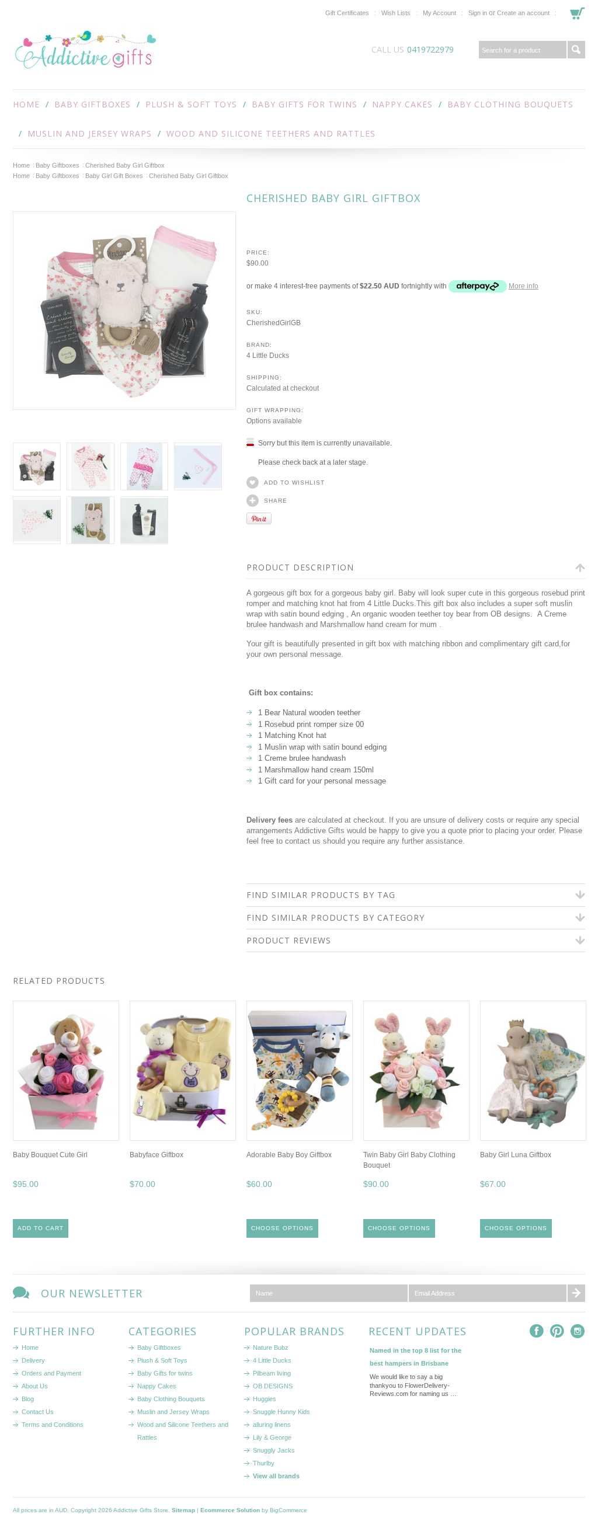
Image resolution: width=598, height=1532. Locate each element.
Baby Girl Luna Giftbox (515, 1155)
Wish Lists (396, 12)
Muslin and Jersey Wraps (89, 133)
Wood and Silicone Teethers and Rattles (271, 133)
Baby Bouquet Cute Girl (50, 1155)
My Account (439, 12)
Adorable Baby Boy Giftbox (289, 1155)
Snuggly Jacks (274, 1450)
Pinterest (557, 1331)
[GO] (576, 49)
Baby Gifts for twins (304, 104)
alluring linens (272, 1424)
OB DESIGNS (273, 1386)
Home (21, 165)
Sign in (477, 12)
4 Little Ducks (272, 1360)
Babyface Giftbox (156, 1155)
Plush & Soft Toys (191, 104)
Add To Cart (41, 1228)
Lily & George (272, 1437)
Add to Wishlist (294, 482)
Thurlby (263, 1463)
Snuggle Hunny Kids (281, 1411)
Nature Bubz (270, 1347)
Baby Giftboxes (92, 104)
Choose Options (282, 1228)
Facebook (537, 1331)
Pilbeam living (272, 1373)
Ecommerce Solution (230, 1510)
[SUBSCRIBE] (576, 1293)
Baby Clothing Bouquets (510, 104)
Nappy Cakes (402, 104)
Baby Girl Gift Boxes (114, 175)
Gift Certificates (347, 12)
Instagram (578, 1331)
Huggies (264, 1398)
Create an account (523, 12)
